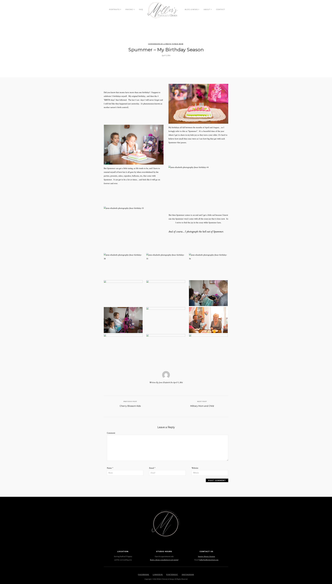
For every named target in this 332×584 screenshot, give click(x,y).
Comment (111, 433)
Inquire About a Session (206, 556)
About (207, 9)
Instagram (188, 574)
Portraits (114, 9)
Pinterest (172, 574)
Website (195, 468)
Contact (220, 9)
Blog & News (191, 9)
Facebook (143, 574)
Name (110, 468)
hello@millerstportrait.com (208, 560)
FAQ (141, 9)
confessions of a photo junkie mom (165, 44)
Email (152, 468)
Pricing (129, 9)
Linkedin (158, 574)
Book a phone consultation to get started (164, 560)
